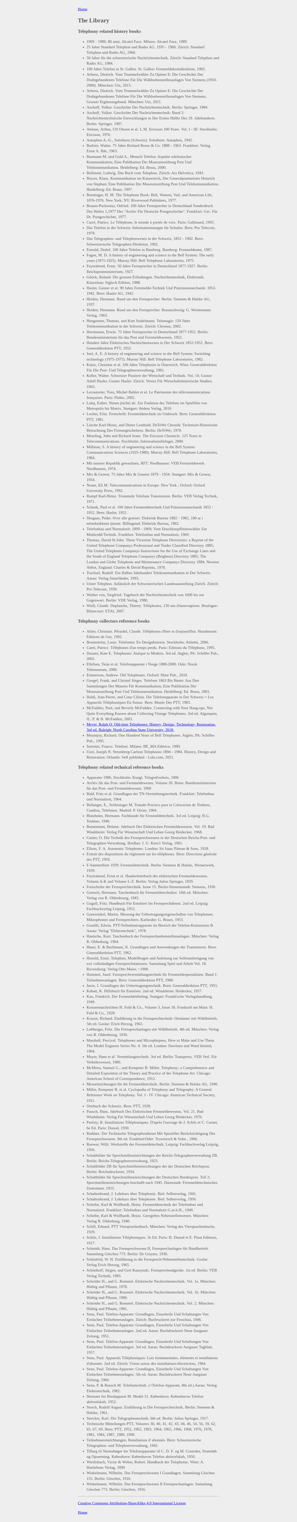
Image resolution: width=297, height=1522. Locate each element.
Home (82, 9)
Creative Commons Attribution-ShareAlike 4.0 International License (132, 1503)
